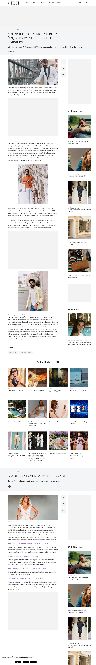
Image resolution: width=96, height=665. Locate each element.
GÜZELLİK (34, 3)
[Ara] (86, 3)
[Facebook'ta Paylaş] (63, 62)
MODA (27, 3)
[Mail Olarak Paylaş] (63, 74)
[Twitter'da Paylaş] (63, 68)
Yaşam (15, 30)
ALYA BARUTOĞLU (17, 486)
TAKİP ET (79, 3)
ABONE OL (71, 3)
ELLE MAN (42, 3)
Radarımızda (21, 30)
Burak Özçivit (12, 352)
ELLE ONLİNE (20, 51)
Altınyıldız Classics (26, 352)
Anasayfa (10, 30)
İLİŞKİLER (59, 3)
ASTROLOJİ (51, 3)
